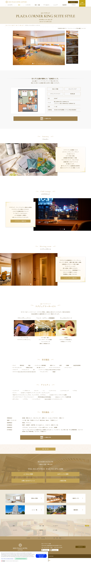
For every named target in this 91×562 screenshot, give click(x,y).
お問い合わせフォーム (28, 481)
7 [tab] (45, 63)
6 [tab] (43, 63)
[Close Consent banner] (46, 553)
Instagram (54, 550)
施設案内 (41, 530)
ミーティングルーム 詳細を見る (70, 278)
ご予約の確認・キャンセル (80, 28)
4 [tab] (39, 63)
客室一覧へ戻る (45, 449)
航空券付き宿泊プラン (62, 28)
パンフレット (71, 28)
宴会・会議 (42, 525)
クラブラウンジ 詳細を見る (20, 221)
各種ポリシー (61, 538)
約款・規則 (55, 538)
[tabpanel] (39, 48)
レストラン (28, 525)
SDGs (39, 538)
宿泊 (14, 525)
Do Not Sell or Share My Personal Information (41, 556)
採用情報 (43, 538)
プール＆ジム (55, 525)
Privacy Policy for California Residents (7, 558)
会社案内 (28, 538)
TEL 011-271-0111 (36, 468)
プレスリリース (49, 538)
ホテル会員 (55, 530)
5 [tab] (41, 63)
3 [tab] (37, 63)
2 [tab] (35, 63)
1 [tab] (33, 63)
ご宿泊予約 (62, 481)
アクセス (28, 530)
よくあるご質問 (28, 474)
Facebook (46, 550)
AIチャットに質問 (62, 474)
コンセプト (15, 530)
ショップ (68, 525)
